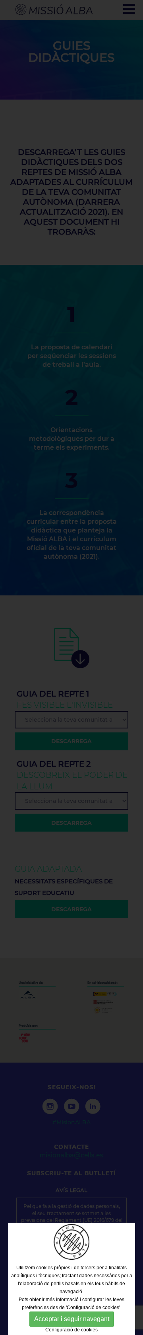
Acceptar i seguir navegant (71, 1318)
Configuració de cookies (71, 1330)
